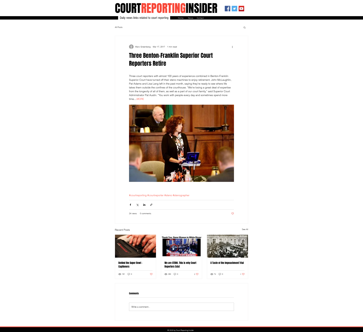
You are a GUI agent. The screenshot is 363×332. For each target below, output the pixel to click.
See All (245, 229)
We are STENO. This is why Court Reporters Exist (180, 264)
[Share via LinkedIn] (144, 204)
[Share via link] (151, 204)
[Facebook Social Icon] (227, 8)
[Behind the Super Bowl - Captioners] (135, 246)
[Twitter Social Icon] (234, 8)
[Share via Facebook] (130, 204)
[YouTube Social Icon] (241, 8)
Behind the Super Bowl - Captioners (130, 264)
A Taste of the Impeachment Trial (227, 263)
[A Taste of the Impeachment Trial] (227, 246)
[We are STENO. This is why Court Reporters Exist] (181, 246)
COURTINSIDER (166, 8)
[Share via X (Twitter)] (137, 204)
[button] (244, 27)
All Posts (119, 27)
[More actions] (232, 46)
